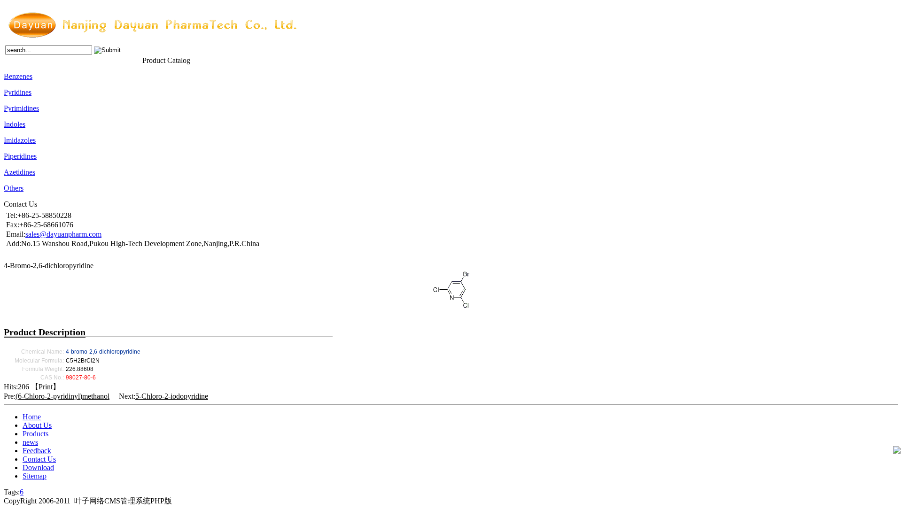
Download (38, 467)
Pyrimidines (21, 108)
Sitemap (35, 476)
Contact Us (127, 59)
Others (13, 188)
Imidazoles (20, 140)
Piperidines (20, 156)
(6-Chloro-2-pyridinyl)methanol (62, 396)
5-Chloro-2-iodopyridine (171, 396)
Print (46, 387)
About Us (32, 59)
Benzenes (18, 76)
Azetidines (19, 172)
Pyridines (17, 92)
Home (12, 59)
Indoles (14, 124)
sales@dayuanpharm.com (63, 234)
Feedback (98, 59)
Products (58, 59)
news (77, 59)
